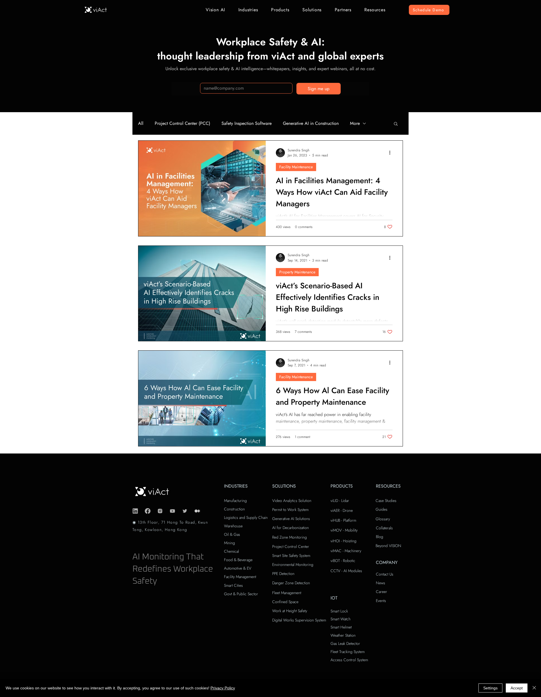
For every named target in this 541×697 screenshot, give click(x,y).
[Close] (534, 687)
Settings (490, 688)
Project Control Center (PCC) (182, 123)
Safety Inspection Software (246, 123)
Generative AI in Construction (311, 123)
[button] (215, 10)
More (355, 123)
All (140, 123)
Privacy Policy (222, 688)
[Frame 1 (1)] (197, 511)
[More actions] (391, 152)
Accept (517, 688)
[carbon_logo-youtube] (172, 511)
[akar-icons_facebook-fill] (147, 511)
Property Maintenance (297, 272)
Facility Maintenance (296, 167)
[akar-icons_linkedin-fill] (135, 511)
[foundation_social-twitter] (185, 511)
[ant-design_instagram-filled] (160, 511)
